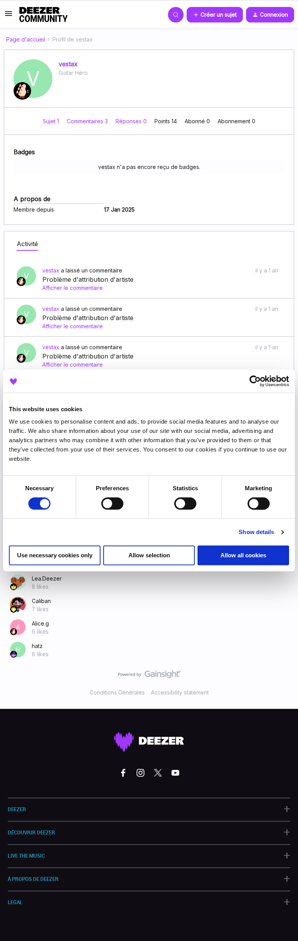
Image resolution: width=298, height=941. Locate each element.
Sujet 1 (52, 121)
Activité (27, 244)
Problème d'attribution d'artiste (87, 279)
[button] (8, 16)
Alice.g (40, 623)
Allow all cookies (243, 555)
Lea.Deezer (47, 578)
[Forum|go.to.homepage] (43, 14)
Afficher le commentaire (72, 287)
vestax (68, 64)
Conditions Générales (117, 692)
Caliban (41, 601)
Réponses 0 (132, 121)
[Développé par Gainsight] (149, 676)
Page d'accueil (25, 39)
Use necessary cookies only (54, 555)
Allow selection (149, 555)
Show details (256, 532)
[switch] (112, 503)
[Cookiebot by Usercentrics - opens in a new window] (255, 381)
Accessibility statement (180, 692)
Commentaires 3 (88, 121)
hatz (37, 646)
